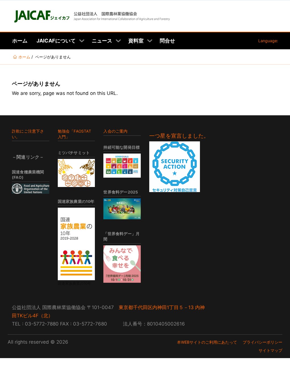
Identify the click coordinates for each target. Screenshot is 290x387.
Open (81, 40)
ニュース (102, 41)
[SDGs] (122, 166)
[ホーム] (91, 16)
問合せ (167, 41)
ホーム (19, 41)
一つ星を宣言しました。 (179, 136)
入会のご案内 (115, 131)
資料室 (136, 41)
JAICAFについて (56, 41)
